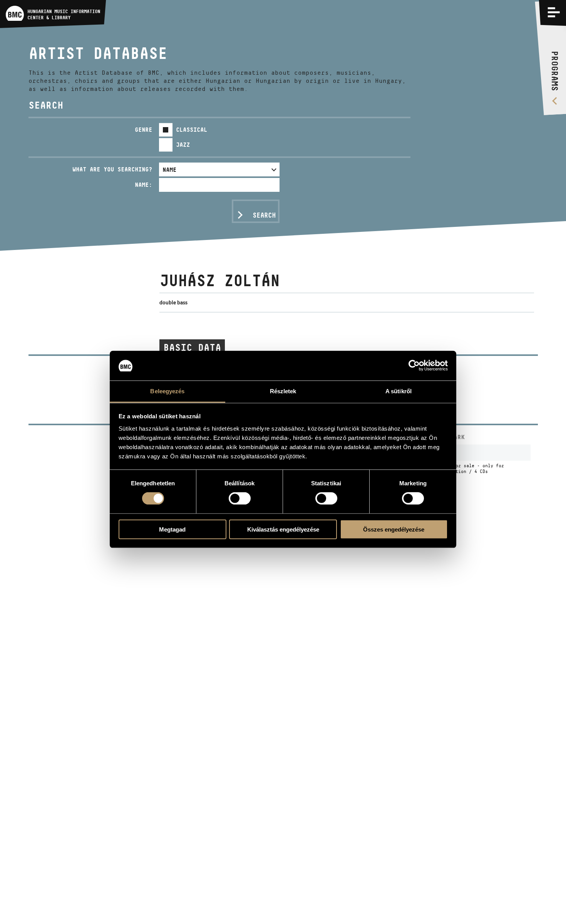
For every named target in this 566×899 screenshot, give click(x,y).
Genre (143, 129)
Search (264, 215)
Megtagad (172, 529)
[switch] (240, 498)
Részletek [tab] (283, 391)
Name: (143, 184)
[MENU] (553, 12)
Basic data (192, 347)
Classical (191, 129)
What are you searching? (112, 169)
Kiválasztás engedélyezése (283, 529)
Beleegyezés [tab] (167, 391)
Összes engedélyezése (393, 529)
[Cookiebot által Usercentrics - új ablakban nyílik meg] (414, 365)
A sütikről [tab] (398, 391)
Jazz (183, 144)
